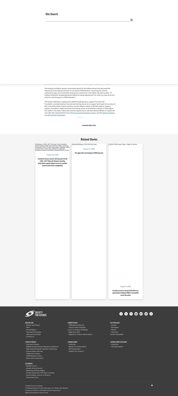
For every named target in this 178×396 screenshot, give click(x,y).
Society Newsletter (116, 334)
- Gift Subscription (74, 349)
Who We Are (29, 323)
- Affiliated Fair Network (76, 325)
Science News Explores (118, 342)
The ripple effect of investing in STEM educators (89, 153)
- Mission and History (32, 325)
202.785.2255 (64, 388)
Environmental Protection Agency (85, 113)
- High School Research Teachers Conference (41, 349)
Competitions (73, 323)
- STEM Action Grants (32, 353)
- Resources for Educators (34, 358)
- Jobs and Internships (33, 334)
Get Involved (115, 323)
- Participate (114, 327)
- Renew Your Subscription (77, 346)
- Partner (113, 330)
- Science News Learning (34, 351)
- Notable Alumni (31, 366)
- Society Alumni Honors (33, 368)
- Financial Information (33, 332)
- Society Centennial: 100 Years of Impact (39, 373)
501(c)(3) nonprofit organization (50, 390)
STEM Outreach (30, 342)
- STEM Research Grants (33, 356)
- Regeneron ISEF (74, 332)
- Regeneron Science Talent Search (80, 334)
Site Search (52, 14)
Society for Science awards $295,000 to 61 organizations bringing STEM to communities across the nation (125, 292)
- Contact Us (29, 336)
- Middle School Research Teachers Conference (41, 346)
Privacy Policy (43, 392)
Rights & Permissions (31, 392)
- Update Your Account (76, 351)
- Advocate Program (32, 344)
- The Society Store (32, 377)
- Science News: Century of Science (37, 375)
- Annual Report (30, 330)
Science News (72, 342)
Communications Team (89, 125)
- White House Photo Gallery (35, 370)
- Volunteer (114, 332)
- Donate (113, 325)
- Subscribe (72, 344)
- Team (27, 327)
